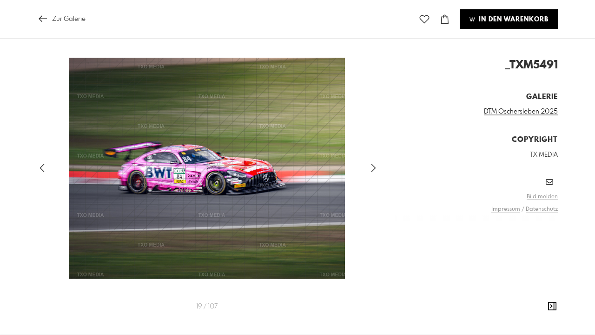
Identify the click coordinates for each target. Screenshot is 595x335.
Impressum (505, 209)
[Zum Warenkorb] (444, 19)
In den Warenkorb (512, 19)
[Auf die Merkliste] (424, 19)
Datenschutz (542, 209)
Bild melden (542, 197)
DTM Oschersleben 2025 (521, 111)
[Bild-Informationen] (552, 306)
